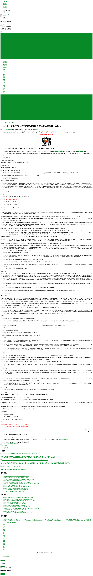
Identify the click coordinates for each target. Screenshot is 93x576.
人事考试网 (9, 129)
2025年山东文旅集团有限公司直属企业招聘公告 (14, 502)
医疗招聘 (5, 6)
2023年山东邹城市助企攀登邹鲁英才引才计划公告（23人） (17, 489)
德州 (4, 38)
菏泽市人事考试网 (54, 520)
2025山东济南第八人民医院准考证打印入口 (15, 469)
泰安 (4, 51)
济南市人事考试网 (5, 522)
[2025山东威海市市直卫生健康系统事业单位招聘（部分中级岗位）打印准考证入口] (46, 453)
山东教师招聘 (21, 519)
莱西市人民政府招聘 (13, 443)
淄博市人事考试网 (87, 520)
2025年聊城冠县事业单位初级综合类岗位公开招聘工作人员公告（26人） (20, 500)
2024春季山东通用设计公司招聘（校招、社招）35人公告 (15, 477)
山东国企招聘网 (55, 519)
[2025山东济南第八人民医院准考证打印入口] (46, 466)
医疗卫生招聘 (81, 151)
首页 (4, 34)
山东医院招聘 (6, 443)
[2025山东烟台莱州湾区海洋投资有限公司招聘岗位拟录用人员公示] (47, 497)
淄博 (4, 41)
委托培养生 (39, 520)
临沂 (4, 40)
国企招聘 (5, 4)
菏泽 (4, 57)
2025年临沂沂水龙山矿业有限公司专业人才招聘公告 (15, 503)
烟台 (4, 45)
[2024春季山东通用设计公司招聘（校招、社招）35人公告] (47, 476)
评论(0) (36, 129)
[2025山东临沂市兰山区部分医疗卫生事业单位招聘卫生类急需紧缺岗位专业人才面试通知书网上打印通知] (46, 460)
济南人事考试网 (46, 520)
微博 (2, 31)
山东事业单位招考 (40, 519)
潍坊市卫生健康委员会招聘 (77, 520)
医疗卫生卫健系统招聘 (58, 151)
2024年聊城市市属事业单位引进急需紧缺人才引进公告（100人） (18, 480)
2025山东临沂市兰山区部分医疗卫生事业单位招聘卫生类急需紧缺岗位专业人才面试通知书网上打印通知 (35, 463)
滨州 (4, 55)
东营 (4, 43)
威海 (4, 46)
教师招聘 (5, 8)
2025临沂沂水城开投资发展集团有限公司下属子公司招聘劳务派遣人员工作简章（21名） (23, 508)
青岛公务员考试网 (83, 519)
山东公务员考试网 (75, 519)
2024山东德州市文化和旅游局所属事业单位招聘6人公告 (16, 488)
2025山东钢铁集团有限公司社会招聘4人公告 (13, 511)
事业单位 (5, 3)
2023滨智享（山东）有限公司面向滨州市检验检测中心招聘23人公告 (19, 479)
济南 (4, 35)
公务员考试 (5, 1)
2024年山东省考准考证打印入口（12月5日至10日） (15, 491)
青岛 (4, 37)
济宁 (4, 49)
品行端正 (60, 520)
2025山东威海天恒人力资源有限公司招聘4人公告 (14, 505)
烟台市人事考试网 (33, 520)
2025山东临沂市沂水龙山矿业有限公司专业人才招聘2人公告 (17, 506)
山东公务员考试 (63, 519)
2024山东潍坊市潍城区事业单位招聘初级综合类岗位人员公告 (17, 486)
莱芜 (4, 58)
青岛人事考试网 (16, 520)
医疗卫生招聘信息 (63, 439)
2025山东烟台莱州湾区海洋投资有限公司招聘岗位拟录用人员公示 (17, 499)
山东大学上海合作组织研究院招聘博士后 (13, 485)
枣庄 (4, 103)
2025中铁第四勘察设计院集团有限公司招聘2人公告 (15, 509)
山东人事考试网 (14, 519)
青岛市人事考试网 (67, 520)
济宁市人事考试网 (9, 520)
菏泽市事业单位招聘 (13, 522)
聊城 (4, 54)
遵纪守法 (69, 519)
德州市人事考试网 (24, 520)
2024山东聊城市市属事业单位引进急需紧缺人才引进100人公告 (17, 482)
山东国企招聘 (28, 519)
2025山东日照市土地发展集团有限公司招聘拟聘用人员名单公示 (18, 512)
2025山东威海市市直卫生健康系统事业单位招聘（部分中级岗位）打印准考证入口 (28, 457)
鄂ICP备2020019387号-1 (6, 556)
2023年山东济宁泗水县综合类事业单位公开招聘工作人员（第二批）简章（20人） (22, 483)
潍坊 (4, 48)
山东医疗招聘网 (10, 122)
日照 (4, 52)
